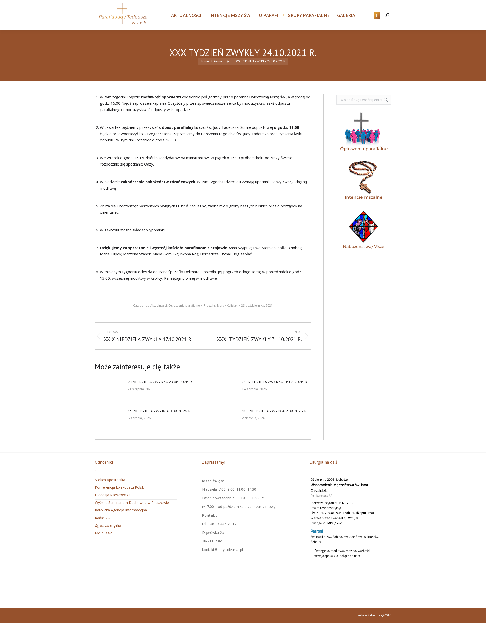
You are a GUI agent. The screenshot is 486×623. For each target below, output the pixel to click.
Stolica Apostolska (110, 479)
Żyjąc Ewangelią (108, 525)
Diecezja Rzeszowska (112, 494)
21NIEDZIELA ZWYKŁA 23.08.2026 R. (160, 381)
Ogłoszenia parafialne (184, 305)
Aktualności (158, 305)
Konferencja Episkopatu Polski (120, 487)
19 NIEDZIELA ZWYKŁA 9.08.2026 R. (159, 410)
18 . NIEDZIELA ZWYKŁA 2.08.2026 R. (274, 410)
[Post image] (109, 390)
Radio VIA (103, 517)
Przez (220, 305)
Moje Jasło (104, 532)
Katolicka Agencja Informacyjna (121, 510)
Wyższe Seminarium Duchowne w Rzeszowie (132, 502)
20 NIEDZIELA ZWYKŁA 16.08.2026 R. (275, 381)
